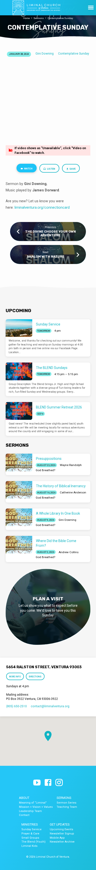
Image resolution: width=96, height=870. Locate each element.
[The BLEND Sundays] (19, 371)
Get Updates (60, 824)
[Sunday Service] (19, 328)
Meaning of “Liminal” (33, 802)
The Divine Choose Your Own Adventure (50, 233)
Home (26, 18)
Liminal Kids (29, 846)
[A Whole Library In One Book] (19, 517)
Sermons (38, 18)
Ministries (29, 824)
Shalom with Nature (45, 256)
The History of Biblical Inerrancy (61, 486)
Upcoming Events (61, 829)
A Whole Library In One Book (58, 513)
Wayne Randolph (71, 465)
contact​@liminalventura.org (50, 706)
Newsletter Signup (62, 833)
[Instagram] (59, 783)
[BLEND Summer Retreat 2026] (19, 411)
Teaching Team (67, 807)
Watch (28, 168)
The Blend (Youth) (33, 841)
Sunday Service (48, 324)
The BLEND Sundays (51, 368)
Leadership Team (30, 811)
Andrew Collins (69, 552)
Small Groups (30, 837)
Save (72, 168)
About (24, 798)
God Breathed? (45, 470)
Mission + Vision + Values (36, 807)
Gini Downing (44, 53)
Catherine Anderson (73, 492)
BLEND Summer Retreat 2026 (59, 407)
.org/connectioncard (53, 207)
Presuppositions (49, 459)
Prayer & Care (30, 833)
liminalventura (26, 207)
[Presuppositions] (19, 462)
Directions (35, 676)
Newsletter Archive (62, 841)
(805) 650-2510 (16, 706)
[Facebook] (48, 783)
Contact (24, 815)
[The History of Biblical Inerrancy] (19, 490)
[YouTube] (36, 783)
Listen (51, 168)
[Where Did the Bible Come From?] (19, 545)
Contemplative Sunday (60, 18)
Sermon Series (66, 802)
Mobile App (57, 837)
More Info (15, 676)
